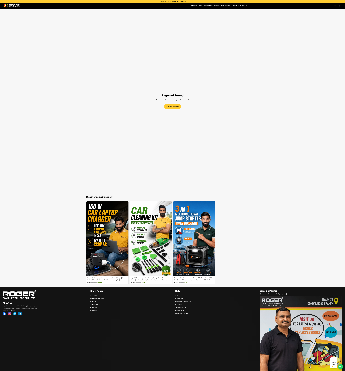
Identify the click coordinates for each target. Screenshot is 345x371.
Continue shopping (172, 106)
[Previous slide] (88, 239)
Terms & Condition (180, 307)
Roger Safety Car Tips (181, 313)
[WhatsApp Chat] (340, 366)
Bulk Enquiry (93, 310)
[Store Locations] (335, 6)
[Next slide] (126, 239)
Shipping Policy (179, 298)
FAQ (176, 295)
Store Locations (94, 304)
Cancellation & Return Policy (183, 301)
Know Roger (93, 295)
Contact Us (93, 307)
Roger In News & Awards (97, 298)
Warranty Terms (179, 310)
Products (93, 301)
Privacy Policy (179, 304)
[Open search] (331, 6)
